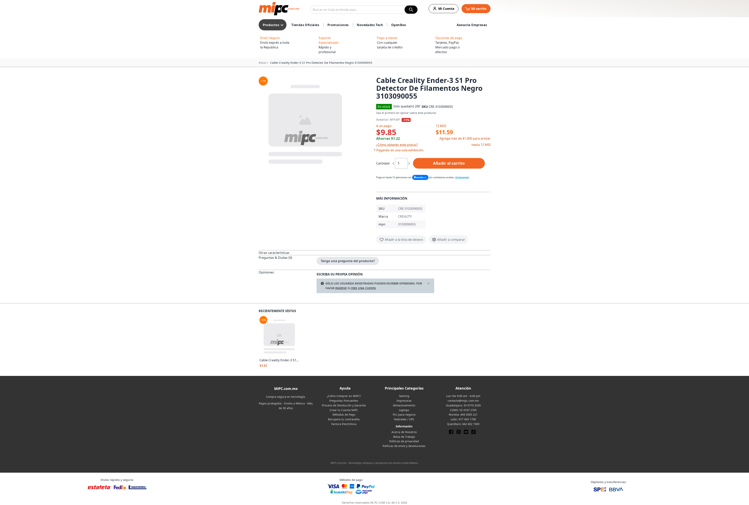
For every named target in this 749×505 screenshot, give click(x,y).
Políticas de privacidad (404, 441)
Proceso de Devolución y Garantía (344, 405)
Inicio (262, 62)
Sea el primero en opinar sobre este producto (406, 113)
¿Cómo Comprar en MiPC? (344, 396)
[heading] (288, 252)
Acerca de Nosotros (404, 432)
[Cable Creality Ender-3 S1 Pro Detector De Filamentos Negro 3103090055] (279, 336)
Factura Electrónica (343, 424)
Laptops (404, 410)
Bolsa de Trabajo (404, 437)
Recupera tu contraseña (344, 419)
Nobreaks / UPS (404, 419)
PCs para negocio (404, 414)
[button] (316, 123)
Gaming (404, 396)
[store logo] (279, 8)
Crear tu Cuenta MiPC (344, 410)
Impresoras (404, 400)
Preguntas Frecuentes (343, 400)
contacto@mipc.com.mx (463, 400)
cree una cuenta (363, 288)
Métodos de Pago (343, 414)
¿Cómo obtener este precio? (397, 145)
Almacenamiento (404, 405)
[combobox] (363, 9)
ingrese (341, 288)
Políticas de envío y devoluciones (404, 446)
